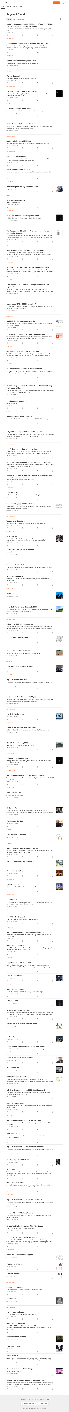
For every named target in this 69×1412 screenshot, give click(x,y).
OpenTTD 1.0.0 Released (15, 1182)
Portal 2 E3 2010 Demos (15, 976)
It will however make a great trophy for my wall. (21, 1314)
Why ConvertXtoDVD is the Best (18, 1010)
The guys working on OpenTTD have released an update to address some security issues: (29, 1106)
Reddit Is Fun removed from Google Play (21, 727)
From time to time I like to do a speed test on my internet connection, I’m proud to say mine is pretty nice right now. (29, 903)
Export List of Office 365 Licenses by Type (22, 304)
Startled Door (11, 1298)
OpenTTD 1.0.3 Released (15, 945)
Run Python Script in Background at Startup (22, 449)
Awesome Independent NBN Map (18, 141)
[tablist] (15, 19)
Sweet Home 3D (12, 1356)
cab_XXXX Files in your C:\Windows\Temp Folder (24, 432)
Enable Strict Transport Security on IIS (20, 321)
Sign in (64, 3)
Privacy (31, 1399)
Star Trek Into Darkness (15, 714)
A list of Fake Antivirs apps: (14, 795)
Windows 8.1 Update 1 (14, 576)
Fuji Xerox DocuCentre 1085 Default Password (23, 1120)
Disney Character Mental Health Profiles (21, 1023)
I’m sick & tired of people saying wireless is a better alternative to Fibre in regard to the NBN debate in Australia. (29, 851)
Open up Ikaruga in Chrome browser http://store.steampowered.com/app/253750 (20, 478)
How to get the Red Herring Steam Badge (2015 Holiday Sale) (29, 475)
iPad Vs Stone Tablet (14, 1264)
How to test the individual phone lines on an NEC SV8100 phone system (28, 419)
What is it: (9, 552)
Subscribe (56, 3)
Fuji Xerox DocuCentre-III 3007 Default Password (25, 932)
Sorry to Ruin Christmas (15, 1312)
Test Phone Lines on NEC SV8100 (19, 416)
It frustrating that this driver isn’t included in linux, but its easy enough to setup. (29, 29)
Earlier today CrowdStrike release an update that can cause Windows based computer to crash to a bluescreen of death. (29, 127)
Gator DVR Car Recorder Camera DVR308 (21, 607)
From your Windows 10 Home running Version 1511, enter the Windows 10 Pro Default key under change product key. (30, 372)
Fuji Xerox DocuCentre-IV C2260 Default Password (25, 775)
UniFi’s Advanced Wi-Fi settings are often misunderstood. (24, 218)
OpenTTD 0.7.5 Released (15, 1323)
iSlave (8, 593)
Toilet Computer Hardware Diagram (19, 1255)
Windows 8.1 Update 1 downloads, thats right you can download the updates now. (27, 579)
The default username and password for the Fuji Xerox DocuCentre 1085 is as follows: (29, 1123)
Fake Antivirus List (13, 793)
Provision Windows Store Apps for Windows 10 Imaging (27, 334)
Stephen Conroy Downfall (16, 1337)
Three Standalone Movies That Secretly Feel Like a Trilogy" (28, 43)
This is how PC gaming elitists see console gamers (25, 1046)
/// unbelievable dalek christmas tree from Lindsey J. (22, 887)
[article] (34, 29)
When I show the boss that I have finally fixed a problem (23, 653)
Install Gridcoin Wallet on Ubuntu (19, 169)
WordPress (10, 1169)
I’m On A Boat (11, 1037)
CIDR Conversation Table (15, 200)
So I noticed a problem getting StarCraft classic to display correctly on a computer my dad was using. (28, 94)
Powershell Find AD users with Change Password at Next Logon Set (27, 286)
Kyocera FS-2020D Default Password (20, 1213)
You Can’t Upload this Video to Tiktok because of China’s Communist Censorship (27, 232)
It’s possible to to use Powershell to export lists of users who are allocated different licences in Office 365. (29, 307)
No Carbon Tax (12, 808)
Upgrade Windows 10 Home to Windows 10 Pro (24, 369)
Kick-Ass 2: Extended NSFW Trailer (19, 666)
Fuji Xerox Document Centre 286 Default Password (25, 1090)
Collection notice (44, 1399)
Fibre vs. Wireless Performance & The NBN (22, 848)
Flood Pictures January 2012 (17, 743)
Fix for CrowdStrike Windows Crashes (20, 124)
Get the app (43, 1403)
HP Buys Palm (11, 1133)
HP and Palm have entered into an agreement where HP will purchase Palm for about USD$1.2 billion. (29, 1137)
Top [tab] (14, 19)
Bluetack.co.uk (12, 492)
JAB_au (13, 32)
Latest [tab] (9, 19)
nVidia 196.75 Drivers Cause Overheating (21, 1237)
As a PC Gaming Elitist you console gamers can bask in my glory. (26, 1049)
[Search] (61, 19)
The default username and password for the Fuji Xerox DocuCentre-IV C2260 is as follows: (30, 779)
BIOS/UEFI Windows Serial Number (19, 108)
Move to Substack (13, 76)
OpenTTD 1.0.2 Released (15, 989)
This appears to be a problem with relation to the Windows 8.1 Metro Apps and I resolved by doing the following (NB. (29, 465)
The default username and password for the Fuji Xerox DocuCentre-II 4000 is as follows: (29, 1203)
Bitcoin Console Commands (16, 401)
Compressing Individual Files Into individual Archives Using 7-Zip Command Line (30, 387)
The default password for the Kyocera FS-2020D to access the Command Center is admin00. (28, 1216)
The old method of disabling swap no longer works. (22, 63)
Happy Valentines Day (14, 871)
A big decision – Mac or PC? (16, 835)
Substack (25, 1408)
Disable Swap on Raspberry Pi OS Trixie (21, 61)
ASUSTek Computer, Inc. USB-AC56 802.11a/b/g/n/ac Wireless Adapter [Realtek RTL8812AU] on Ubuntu (29, 25)
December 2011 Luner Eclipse (17, 758)
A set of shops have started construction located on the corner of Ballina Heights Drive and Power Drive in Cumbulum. (28, 159)
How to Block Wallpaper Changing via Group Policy (25, 1380)
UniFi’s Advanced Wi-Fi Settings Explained (22, 216)
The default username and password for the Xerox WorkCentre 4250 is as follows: (29, 683)
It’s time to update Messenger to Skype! (21, 697)
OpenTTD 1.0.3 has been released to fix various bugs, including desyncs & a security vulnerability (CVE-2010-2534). (29, 949)
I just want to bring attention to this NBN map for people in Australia (27, 143)
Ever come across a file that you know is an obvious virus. (24, 1289)
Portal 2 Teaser (12, 1001)
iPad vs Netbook (12, 1274)
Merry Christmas (12, 884)
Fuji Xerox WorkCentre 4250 (17, 680)
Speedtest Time (12, 900)
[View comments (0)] (22, 35)
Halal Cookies (11, 536)
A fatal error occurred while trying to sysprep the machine (28, 462)
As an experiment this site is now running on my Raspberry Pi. (25, 523)
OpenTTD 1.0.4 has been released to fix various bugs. (23, 919)
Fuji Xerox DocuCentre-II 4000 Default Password (24, 1200)
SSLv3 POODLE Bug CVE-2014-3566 (20, 549)
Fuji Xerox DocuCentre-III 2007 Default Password (25, 1147)
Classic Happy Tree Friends (14, 1371)
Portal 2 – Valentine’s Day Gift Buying (20, 861)
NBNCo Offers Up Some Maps (17, 1077)
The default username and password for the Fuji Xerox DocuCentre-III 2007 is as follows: (29, 1150)
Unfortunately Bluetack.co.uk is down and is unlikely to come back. (27, 495)
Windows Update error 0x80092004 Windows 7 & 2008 (27, 267)
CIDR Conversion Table (13, 203)
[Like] (7, 35)
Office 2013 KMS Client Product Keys (20, 624)
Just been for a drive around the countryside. (20, 745)
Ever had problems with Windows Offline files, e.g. (22, 1228)
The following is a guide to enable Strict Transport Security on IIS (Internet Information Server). (29, 324)
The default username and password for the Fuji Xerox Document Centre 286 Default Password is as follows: (28, 1093)
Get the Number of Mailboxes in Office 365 (22, 351)
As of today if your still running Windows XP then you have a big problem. (29, 567)
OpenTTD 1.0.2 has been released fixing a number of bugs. (24, 992)
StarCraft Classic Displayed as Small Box (21, 91)
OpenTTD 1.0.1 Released (15, 1103)
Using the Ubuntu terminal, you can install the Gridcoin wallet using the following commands (28, 173)
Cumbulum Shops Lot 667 (16, 156)
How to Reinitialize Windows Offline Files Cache (24, 1226)
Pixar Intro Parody (13, 1346)
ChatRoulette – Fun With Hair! (17, 1160)
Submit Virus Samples (14, 1287)
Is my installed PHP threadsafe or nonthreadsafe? (25, 250)
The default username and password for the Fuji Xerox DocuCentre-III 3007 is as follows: (29, 935)
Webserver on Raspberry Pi (16, 521)
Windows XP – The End (15, 565)
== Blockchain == (11, 403)
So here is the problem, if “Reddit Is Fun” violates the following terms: (27, 730)
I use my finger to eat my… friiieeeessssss (22, 187)
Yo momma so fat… (13, 1067)
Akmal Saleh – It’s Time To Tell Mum (19, 1058)
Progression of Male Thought (17, 637)
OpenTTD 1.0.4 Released (15, 917)
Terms (36, 1399)
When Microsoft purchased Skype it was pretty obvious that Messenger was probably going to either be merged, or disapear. (29, 700)
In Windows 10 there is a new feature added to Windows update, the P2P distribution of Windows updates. (29, 507)
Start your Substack (30, 1403)
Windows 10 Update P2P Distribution (20, 504)
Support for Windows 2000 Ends (18, 963)
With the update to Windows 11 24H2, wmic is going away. (24, 111)
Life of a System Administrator (18, 651)
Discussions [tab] (20, 19)
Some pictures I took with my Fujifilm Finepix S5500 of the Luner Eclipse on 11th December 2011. (29, 761)
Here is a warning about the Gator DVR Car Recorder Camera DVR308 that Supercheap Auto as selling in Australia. (29, 610)
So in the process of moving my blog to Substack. (21, 78)
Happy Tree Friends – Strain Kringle (19, 1369)
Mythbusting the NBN (14, 821)
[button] (3, 7)
